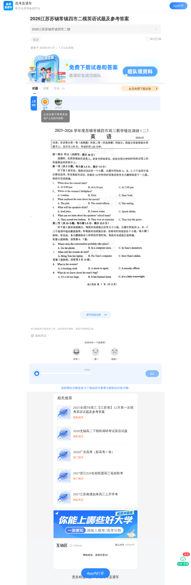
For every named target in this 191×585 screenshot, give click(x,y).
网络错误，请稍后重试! (95, 555)
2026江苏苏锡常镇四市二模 (51, 29)
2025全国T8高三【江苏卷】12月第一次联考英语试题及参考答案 (103, 410)
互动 (60, 88)
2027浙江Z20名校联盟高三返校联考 (98, 473)
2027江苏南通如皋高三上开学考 (95, 494)
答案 (46, 88)
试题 (35, 88)
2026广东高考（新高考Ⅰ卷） (94, 452)
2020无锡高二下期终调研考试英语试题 (100, 431)
